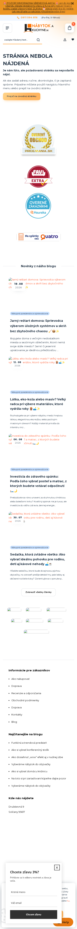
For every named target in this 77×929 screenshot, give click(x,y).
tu (68, 900)
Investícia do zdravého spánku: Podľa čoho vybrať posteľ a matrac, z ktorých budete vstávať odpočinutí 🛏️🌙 (38, 484)
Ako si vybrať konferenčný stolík (30, 750)
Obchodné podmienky (25, 700)
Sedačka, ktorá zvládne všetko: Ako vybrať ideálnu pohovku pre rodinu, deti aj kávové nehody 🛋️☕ (37, 559)
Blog (14, 721)
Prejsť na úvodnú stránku (21, 96)
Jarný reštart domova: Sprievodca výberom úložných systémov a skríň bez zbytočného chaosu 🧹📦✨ (38, 326)
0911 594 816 (29, 17)
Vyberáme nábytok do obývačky (30, 764)
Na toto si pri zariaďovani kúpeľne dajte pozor (38, 778)
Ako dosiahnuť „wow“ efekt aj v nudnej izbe (37, 757)
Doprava (16, 686)
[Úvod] (38, 28)
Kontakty (16, 714)
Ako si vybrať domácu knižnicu (29, 771)
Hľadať (38, 40)
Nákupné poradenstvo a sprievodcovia (29, 313)
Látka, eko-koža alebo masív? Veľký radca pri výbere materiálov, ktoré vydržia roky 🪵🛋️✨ (38, 404)
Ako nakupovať (20, 679)
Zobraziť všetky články (38, 592)
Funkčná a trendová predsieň (29, 742)
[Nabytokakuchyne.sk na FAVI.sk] (38, 195)
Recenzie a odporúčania (26, 693)
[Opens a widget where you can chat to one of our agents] (63, 922)
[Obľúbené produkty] (73, 39)
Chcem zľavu (33, 914)
